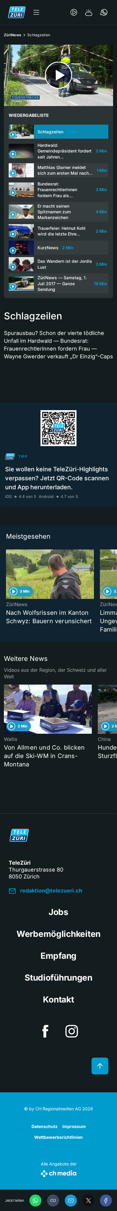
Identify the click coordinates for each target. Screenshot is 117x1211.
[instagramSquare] (71, 1031)
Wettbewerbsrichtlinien (58, 1137)
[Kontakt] (104, 12)
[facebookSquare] (45, 1031)
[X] (88, 1201)
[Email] (71, 1201)
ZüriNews (12, 35)
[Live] (74, 12)
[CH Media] (58, 1172)
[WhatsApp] (35, 1201)
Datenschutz (45, 1126)
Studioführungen (58, 978)
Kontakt (58, 999)
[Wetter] (88, 12)
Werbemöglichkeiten (58, 934)
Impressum (74, 1126)
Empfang (58, 956)
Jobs (58, 912)
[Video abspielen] (58, 75)
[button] (53, 1201)
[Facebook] (106, 1201)
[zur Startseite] (16, 12)
